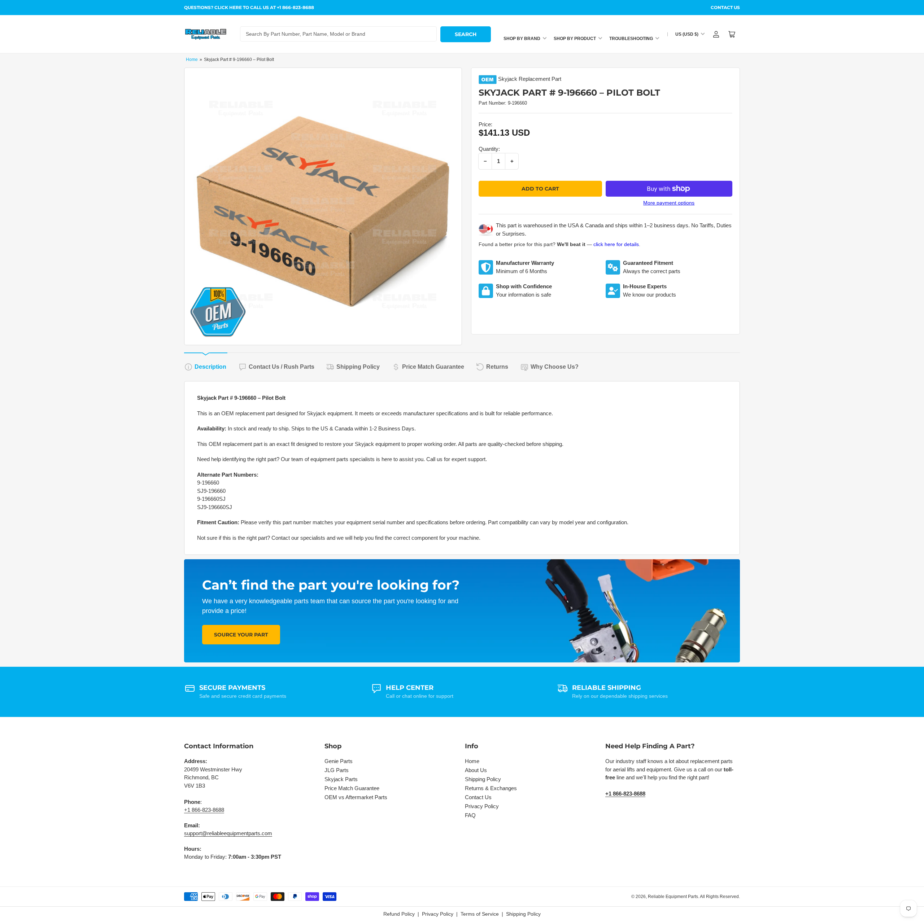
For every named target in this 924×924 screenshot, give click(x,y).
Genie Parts (338, 761)
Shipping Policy (358, 367)
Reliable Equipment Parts (673, 896)
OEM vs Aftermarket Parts (355, 797)
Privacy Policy (482, 806)
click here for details (616, 244)
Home (192, 59)
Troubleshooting (631, 38)
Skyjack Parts (341, 779)
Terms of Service (480, 914)
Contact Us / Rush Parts (281, 367)
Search (465, 34)
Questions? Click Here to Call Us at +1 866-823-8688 (249, 7)
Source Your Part (241, 634)
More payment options (668, 203)
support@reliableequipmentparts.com (228, 833)
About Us (476, 770)
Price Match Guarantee (433, 367)
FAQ (470, 815)
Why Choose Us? (555, 367)
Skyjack (507, 79)
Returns (497, 367)
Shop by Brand (522, 38)
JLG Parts (336, 770)
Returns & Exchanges (491, 788)
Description (210, 367)
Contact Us (725, 7)
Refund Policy (399, 914)
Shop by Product (575, 38)
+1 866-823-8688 (204, 810)
